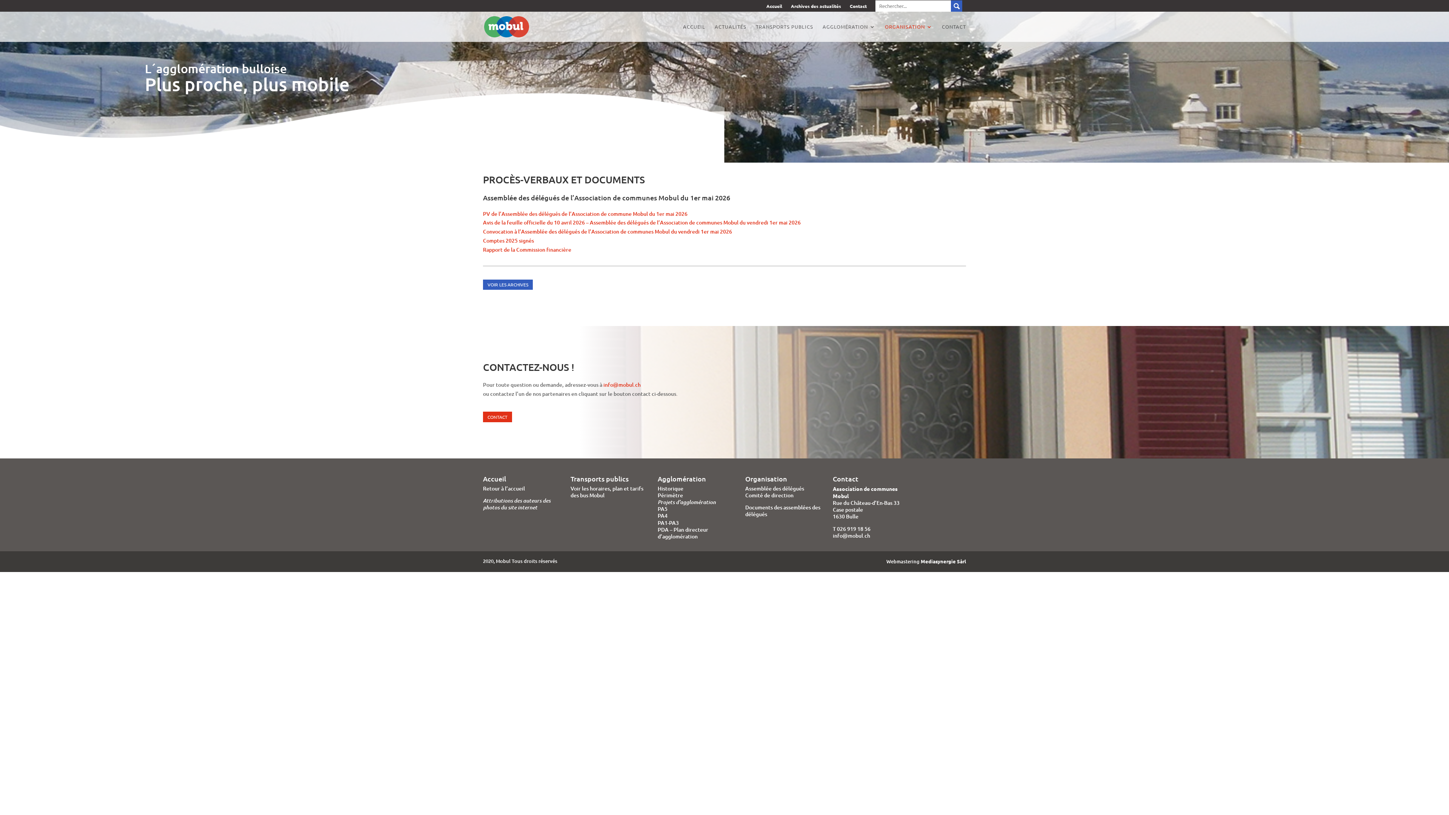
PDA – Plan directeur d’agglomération (683, 533)
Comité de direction (769, 495)
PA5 (663, 508)
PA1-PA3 (668, 522)
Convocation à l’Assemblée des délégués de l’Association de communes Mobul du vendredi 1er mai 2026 (607, 231)
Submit (956, 6)
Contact (858, 6)
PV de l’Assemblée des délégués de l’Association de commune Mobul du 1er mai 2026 (585, 213)
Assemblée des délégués (774, 488)
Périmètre (670, 495)
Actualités (730, 27)
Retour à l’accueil (504, 488)
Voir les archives (508, 284)
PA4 (663, 515)
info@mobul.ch (622, 384)
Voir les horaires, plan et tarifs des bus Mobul (607, 492)
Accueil (774, 6)
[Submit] (918, 6)
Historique (670, 488)
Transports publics (784, 27)
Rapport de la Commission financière (527, 249)
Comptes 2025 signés (508, 240)
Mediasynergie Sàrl (943, 561)
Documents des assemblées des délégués (782, 511)
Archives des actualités (816, 6)
